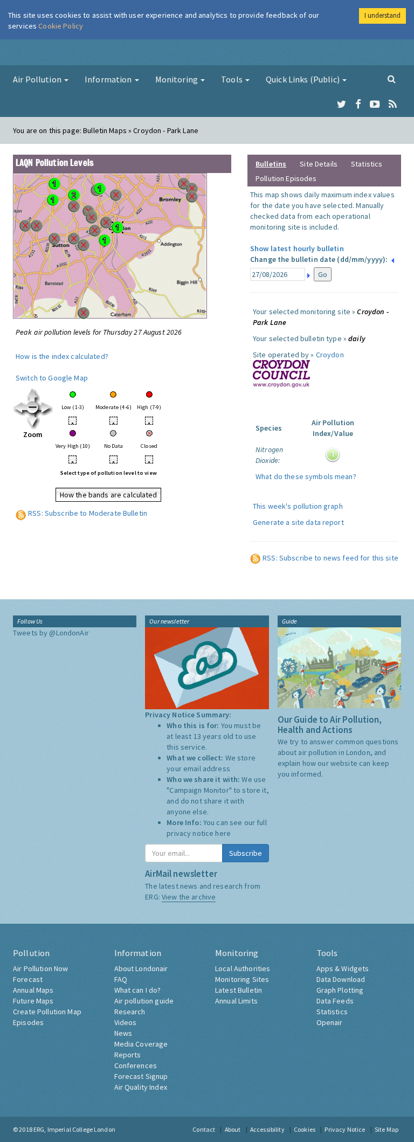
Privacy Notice (345, 1129)
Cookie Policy (60, 26)
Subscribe (245, 853)
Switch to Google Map (52, 378)
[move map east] (46, 408)
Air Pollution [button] (38, 79)
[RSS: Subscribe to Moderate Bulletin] (21, 513)
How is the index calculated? (62, 356)
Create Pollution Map (47, 1011)
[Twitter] (341, 104)
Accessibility (267, 1129)
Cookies (304, 1129)
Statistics (366, 164)
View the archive (189, 897)
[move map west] (19, 408)
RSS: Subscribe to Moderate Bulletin (87, 513)
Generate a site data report (298, 522)
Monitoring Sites (242, 979)
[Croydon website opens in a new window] (281, 373)
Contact (203, 1129)
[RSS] (392, 104)
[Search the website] (391, 78)
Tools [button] (232, 79)
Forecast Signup (141, 1076)
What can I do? (137, 990)
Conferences (135, 1065)
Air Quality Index (140, 1087)
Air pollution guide (144, 1001)
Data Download (340, 979)
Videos (125, 1022)
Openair (329, 1022)
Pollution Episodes (286, 178)
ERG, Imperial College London (74, 1129)
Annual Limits (236, 1001)
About (233, 1129)
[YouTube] (374, 104)
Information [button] (109, 79)
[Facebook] (358, 104)
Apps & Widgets (342, 968)
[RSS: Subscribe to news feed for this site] (255, 558)
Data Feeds (335, 1001)
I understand (382, 15)
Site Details (318, 164)
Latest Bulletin (238, 990)
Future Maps (33, 1001)
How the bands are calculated (108, 495)
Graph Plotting (340, 990)
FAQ (120, 979)
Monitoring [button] (177, 79)
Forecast (28, 979)
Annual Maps (33, 990)
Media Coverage (141, 1044)
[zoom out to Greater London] (33, 408)
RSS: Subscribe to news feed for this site (330, 558)
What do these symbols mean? (306, 476)
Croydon (330, 354)
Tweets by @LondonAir (51, 633)
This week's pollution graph (298, 506)
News (123, 1033)
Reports (127, 1055)
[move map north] (33, 394)
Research (130, 1011)
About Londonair (141, 968)
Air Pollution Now (40, 968)
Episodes (28, 1022)
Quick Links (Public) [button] (303, 79)
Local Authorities (242, 968)
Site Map (386, 1129)
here (223, 833)
